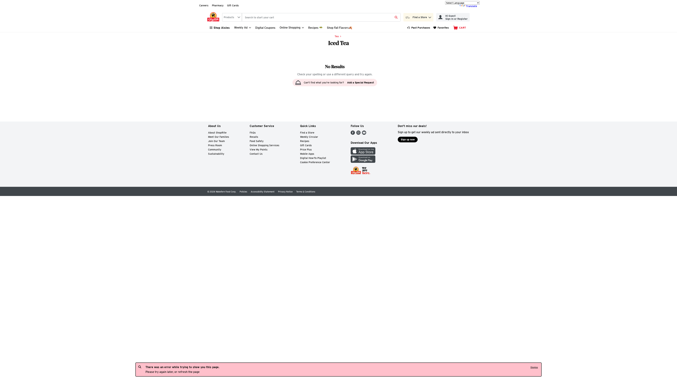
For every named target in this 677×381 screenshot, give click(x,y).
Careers (203, 5)
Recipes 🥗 (315, 27)
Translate (471, 6)
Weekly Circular (309, 136)
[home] (214, 17)
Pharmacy (218, 5)
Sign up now (408, 139)
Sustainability (216, 153)
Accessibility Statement (263, 191)
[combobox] (232, 17)
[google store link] (363, 162)
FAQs (253, 132)
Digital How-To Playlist (313, 158)
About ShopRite (217, 132)
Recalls (254, 136)
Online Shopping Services (264, 145)
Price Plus (306, 149)
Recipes (304, 141)
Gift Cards (233, 5)
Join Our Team (216, 141)
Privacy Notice (285, 191)
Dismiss (534, 367)
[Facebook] (353, 133)
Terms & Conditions (305, 191)
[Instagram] (358, 133)
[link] (418, 28)
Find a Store (307, 132)
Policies (243, 191)
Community (214, 149)
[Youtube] (364, 133)
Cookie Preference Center (315, 162)
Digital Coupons (265, 27)
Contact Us (256, 153)
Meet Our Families (218, 136)
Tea (337, 36)
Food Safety (257, 141)
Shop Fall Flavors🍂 (339, 27)
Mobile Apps (307, 153)
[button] (429, 16)
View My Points (258, 149)
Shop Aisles (222, 27)
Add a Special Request (360, 82)
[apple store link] (363, 153)
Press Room (215, 145)
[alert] (338, 369)
